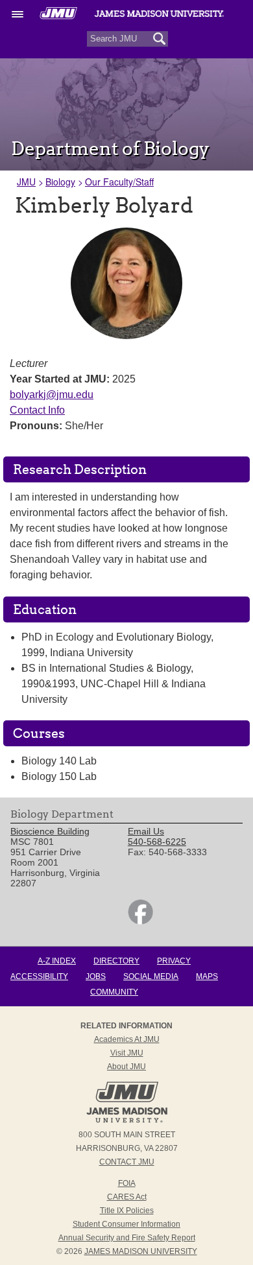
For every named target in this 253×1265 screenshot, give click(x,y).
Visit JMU (126, 1053)
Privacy (174, 960)
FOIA (127, 1183)
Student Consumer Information (126, 1224)
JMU (26, 181)
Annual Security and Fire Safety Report (126, 1237)
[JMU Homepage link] (127, 1121)
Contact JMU (126, 1161)
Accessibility (39, 976)
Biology (60, 181)
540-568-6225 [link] (157, 841)
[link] (140, 921)
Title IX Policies (127, 1210)
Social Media (150, 976)
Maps (207, 976)
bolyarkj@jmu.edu (51, 394)
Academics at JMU (127, 1039)
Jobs (96, 976)
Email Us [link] (146, 831)
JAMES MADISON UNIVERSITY (140, 1251)
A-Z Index (57, 960)
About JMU (126, 1066)
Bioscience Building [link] (50, 831)
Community (114, 992)
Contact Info (37, 410)
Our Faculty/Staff (119, 181)
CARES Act (127, 1196)
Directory (116, 960)
